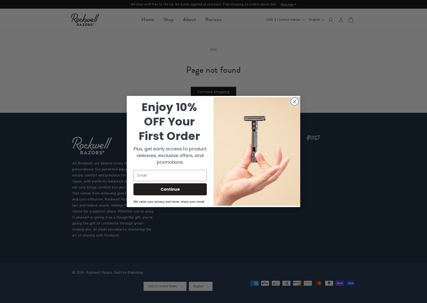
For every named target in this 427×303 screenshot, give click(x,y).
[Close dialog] (294, 101)
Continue (170, 189)
